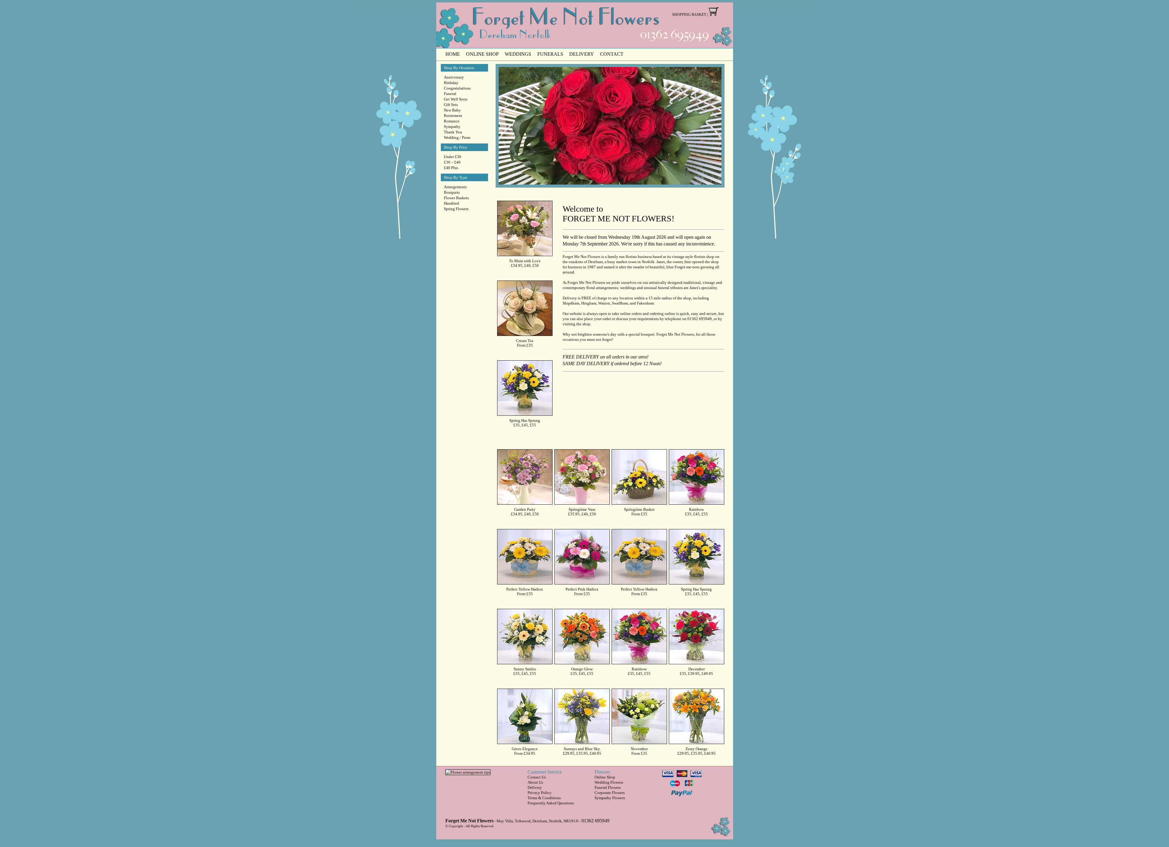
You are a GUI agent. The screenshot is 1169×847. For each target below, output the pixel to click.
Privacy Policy (540, 792)
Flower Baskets (456, 198)
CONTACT (611, 54)
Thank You (453, 132)
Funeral (450, 93)
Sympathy (452, 126)
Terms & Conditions (544, 798)
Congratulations (457, 88)
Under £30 (452, 156)
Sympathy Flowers (610, 798)
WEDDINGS (518, 54)
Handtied (451, 203)
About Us (535, 782)
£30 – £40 (452, 162)
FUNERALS (550, 54)
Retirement (453, 115)
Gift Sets (451, 104)
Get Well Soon (456, 99)
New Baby (452, 110)
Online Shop (605, 777)
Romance (451, 121)
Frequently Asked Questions (551, 803)
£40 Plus (451, 167)
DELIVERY (581, 54)
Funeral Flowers (608, 787)
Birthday (451, 82)
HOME (452, 54)
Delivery (535, 787)
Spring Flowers (456, 208)
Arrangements (455, 187)
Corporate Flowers (610, 792)
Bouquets (452, 192)
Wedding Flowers (609, 782)
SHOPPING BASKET (689, 14)
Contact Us (537, 777)
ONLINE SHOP (482, 54)
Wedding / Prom (457, 137)
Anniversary (454, 77)
